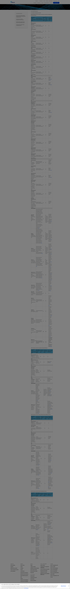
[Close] (69, 586)
